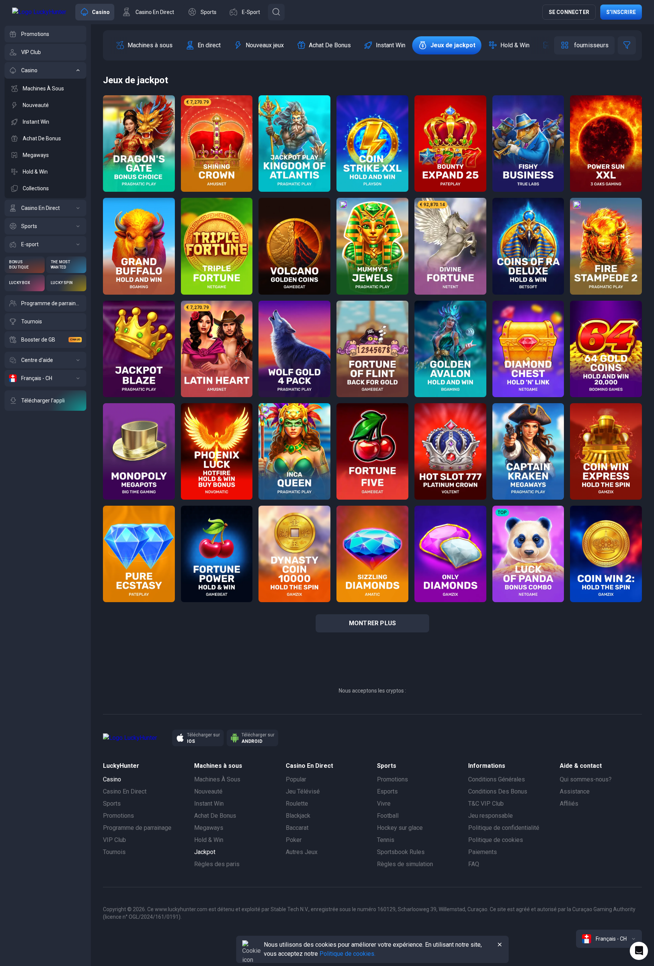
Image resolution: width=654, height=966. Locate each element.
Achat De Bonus (215, 815)
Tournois (114, 852)
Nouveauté (208, 791)
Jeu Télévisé (303, 791)
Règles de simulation (405, 864)
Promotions (118, 815)
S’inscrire (621, 12)
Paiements (482, 852)
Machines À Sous (217, 779)
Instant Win (209, 803)
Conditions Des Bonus (497, 791)
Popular (296, 779)
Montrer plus (372, 623)
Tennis (385, 839)
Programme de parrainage (137, 827)
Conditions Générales (496, 779)
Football (388, 815)
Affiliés (569, 803)
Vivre (384, 803)
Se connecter (569, 12)
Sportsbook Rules (401, 852)
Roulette (297, 803)
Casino (112, 779)
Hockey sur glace (400, 827)
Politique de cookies (495, 839)
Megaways (208, 827)
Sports (112, 803)
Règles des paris (217, 864)
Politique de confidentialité (503, 827)
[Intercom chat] (639, 951)
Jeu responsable (490, 815)
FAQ (473, 864)
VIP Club (114, 839)
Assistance (575, 791)
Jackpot (204, 852)
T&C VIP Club (486, 803)
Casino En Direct (124, 791)
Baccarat (297, 827)
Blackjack (298, 815)
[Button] (276, 12)
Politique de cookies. (347, 953)
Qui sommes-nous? (586, 779)
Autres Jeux (302, 852)
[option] (144, 45)
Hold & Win (208, 839)
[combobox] (609, 939)
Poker (294, 839)
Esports (387, 791)
